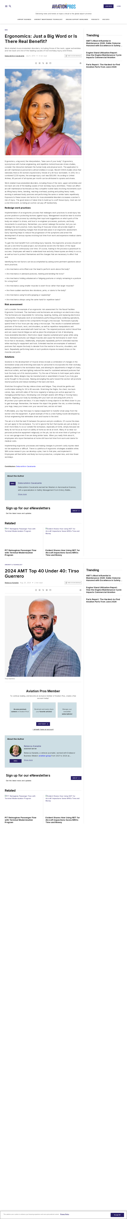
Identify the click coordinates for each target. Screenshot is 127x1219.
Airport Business (24, 19)
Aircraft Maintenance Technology (48, 19)
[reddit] (47, 63)
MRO (6, 30)
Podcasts (95, 19)
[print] (80, 63)
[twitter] (43, 63)
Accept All (117, 1215)
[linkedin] (40, 63)
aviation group (45, 756)
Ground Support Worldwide (77, 19)
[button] (6, 6)
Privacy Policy (64, 1214)
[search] (10, 6)
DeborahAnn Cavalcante (14, 56)
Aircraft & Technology (13, 564)
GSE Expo (105, 19)
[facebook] (36, 63)
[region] (63, 1215)
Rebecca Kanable (12, 583)
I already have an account (43, 729)
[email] (50, 63)
